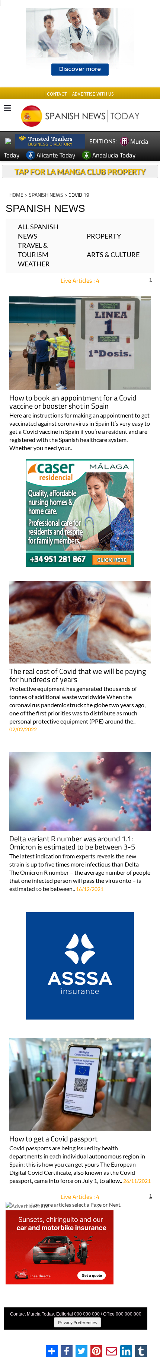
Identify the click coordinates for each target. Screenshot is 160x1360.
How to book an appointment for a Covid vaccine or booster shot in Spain (73, 402)
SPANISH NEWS (46, 195)
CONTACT (57, 94)
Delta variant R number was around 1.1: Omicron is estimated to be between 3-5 (72, 843)
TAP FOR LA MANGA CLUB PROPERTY (80, 171)
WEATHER (34, 264)
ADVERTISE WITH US (92, 94)
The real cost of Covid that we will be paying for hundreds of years (77, 676)
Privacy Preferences (77, 1322)
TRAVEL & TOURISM (33, 250)
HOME (16, 195)
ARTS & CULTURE (113, 254)
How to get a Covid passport (53, 1139)
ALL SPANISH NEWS (38, 231)
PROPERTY (104, 236)
